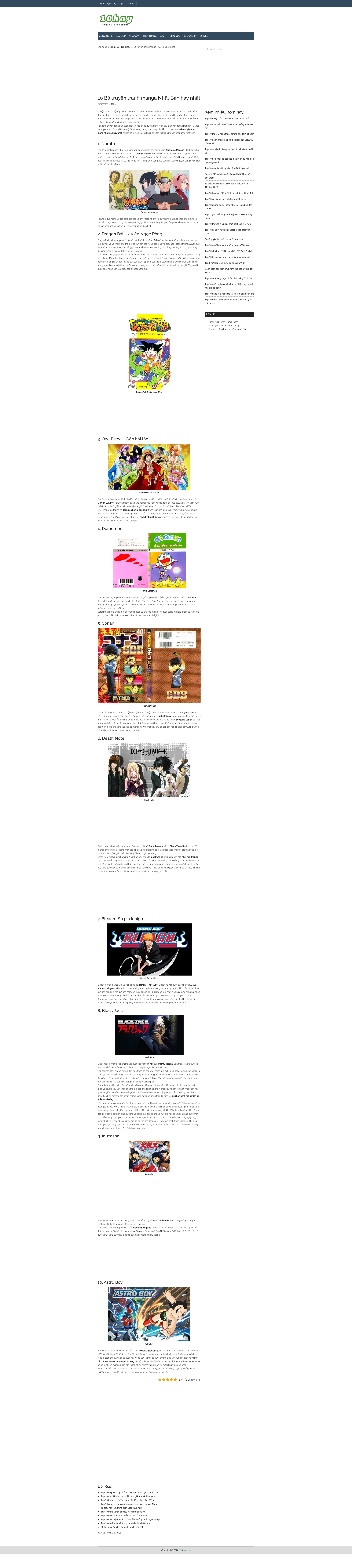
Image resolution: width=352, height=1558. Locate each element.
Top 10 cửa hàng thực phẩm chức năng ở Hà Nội (228, 278)
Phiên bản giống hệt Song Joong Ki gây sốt (122, 1527)
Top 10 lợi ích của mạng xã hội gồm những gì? (227, 257)
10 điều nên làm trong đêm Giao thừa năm (121, 1508)
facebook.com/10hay (228, 325)
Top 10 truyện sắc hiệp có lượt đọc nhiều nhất (227, 118)
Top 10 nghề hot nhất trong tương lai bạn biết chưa (125, 1523)
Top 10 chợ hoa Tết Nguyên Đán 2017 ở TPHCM (228, 251)
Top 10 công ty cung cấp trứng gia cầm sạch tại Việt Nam (129, 1504)
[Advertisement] (149, 75)
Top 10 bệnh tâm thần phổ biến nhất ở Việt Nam (124, 1515)
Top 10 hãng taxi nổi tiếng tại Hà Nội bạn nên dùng (229, 293)
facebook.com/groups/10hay (233, 329)
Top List (112, 1533)
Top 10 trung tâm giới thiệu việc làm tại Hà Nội (123, 1511)
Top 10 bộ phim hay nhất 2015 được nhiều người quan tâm (129, 1492)
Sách (119, 1533)
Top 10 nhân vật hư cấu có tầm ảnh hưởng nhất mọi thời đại (130, 1519)
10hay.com (185, 1550)
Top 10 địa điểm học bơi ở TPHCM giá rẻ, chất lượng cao (128, 1496)
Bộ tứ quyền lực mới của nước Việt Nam (224, 239)
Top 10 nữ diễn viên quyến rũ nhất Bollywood (227, 168)
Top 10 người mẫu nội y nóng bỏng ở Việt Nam (227, 245)
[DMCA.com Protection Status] (7, 1556)
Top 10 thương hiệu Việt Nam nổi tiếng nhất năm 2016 (127, 1500)
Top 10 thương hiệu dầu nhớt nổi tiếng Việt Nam (228, 224)
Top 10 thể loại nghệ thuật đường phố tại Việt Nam (229, 134)
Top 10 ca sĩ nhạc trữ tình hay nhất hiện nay (226, 199)
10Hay (176, 20)
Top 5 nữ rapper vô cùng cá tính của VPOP (225, 263)
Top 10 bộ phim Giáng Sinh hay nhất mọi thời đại (229, 193)
